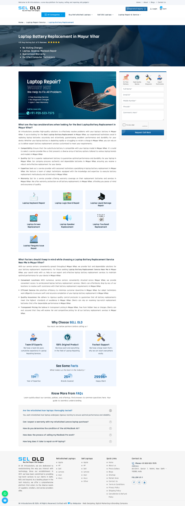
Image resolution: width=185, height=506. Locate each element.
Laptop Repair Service (35, 22)
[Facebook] (134, 482)
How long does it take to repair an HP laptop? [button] (44, 441)
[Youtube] (144, 482)
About (146, 2)
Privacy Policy (114, 487)
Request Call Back (143, 132)
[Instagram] (139, 482)
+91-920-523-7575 (148, 463)
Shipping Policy (115, 491)
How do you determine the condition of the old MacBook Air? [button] (51, 428)
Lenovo (61, 472)
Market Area (114, 478)
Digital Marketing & (104, 503)
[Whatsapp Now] (5, 494)
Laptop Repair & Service (128, 14)
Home (138, 2)
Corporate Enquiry (135, 9)
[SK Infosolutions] (29, 8)
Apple (60, 462)
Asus (60, 478)
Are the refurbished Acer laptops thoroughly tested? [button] (47, 410)
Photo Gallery (114, 469)
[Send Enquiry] (5, 500)
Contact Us (162, 2)
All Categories (53, 14)
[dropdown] (61, 14)
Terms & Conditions (117, 484)
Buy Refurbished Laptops (80, 14)
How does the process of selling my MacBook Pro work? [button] (49, 434)
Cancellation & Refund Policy (118, 495)
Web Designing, (89, 503)
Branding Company (120, 503)
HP (59, 465)
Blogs (153, 2)
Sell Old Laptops (104, 14)
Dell (59, 469)
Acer (60, 475)
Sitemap (112, 475)
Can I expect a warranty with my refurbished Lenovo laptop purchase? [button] (56, 421)
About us (112, 465)
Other (86, 481)
